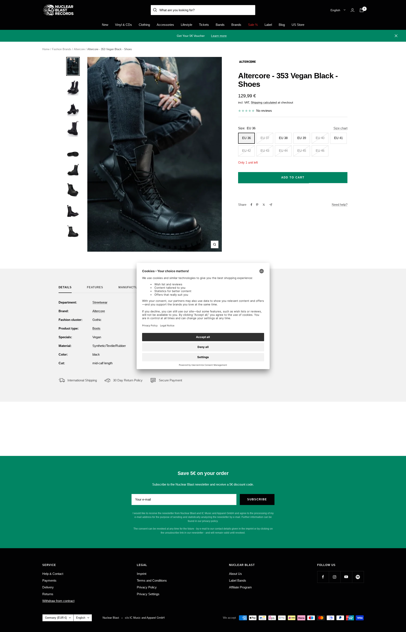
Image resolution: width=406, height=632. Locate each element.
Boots (96, 328)
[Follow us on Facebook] (323, 577)
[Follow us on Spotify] (358, 577)
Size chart (340, 128)
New (105, 24)
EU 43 (265, 150)
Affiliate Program (240, 587)
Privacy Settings (148, 594)
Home (45, 49)
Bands (220, 24)
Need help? (339, 204)
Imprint (141, 573)
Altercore (79, 49)
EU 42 (246, 150)
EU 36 (246, 138)
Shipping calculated (264, 102)
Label (268, 24)
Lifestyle (186, 24)
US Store (298, 24)
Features (95, 287)
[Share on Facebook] (251, 204)
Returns (47, 594)
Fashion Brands (61, 49)
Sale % (253, 24)
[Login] (352, 10)
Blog (282, 24)
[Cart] (361, 10)
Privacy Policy (147, 587)
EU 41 (338, 138)
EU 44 (283, 150)
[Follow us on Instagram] (334, 577)
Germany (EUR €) (56, 617)
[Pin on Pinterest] (257, 204)
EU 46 (320, 150)
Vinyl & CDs (123, 24)
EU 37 (265, 138)
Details (65, 287)
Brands (236, 24)
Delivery (48, 587)
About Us (235, 573)
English (335, 10)
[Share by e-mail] (270, 204)
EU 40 (320, 138)
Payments (49, 580)
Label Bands (237, 580)
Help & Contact (52, 573)
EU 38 (283, 138)
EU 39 (301, 138)
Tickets (204, 24)
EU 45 (301, 150)
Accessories (165, 24)
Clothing (144, 24)
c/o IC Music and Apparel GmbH (145, 617)
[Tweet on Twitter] (264, 204)
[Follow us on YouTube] (346, 577)
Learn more (219, 35)
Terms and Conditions (152, 580)
